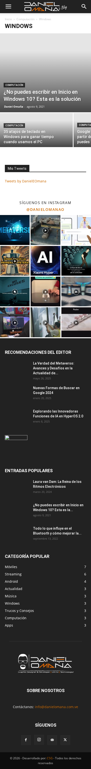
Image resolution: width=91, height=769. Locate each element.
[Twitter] (65, 740)
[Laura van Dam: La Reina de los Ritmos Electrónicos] (17, 487)
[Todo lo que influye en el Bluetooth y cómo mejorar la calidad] (17, 534)
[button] (8, 6)
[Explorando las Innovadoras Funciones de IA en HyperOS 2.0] (17, 417)
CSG (50, 758)
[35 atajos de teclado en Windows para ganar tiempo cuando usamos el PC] (36, 131)
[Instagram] (39, 740)
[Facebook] (26, 740)
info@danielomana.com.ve (56, 706)
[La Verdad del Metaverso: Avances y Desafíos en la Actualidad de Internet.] (17, 369)
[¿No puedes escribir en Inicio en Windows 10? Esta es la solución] (45, 72)
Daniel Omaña (13, 106)
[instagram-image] (15, 230)
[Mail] (52, 740)
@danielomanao (45, 209)
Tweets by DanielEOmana (25, 181)
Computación (25, 19)
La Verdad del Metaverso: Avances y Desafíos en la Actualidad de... (53, 368)
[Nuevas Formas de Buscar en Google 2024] (17, 394)
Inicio (8, 19)
